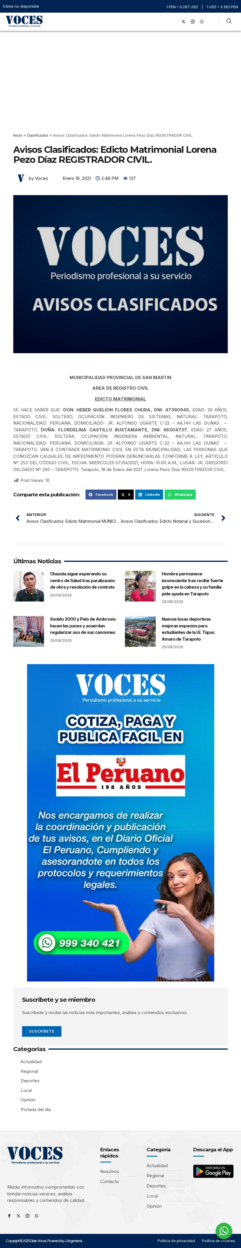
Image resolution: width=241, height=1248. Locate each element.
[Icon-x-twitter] (18, 1216)
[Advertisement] (120, 75)
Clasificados (37, 135)
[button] (166, 21)
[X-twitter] (183, 22)
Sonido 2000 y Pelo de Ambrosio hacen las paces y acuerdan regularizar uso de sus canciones (83, 625)
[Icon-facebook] (9, 1216)
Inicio (17, 135)
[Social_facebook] (174, 22)
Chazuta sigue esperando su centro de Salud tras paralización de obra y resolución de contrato (82, 580)
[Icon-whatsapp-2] (201, 22)
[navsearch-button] (229, 22)
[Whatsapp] (37, 1216)
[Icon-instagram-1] (192, 22)
